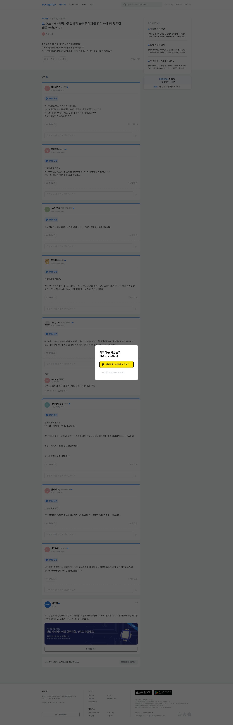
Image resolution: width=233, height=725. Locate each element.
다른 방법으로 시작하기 (115, 372)
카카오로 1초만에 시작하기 (117, 364)
